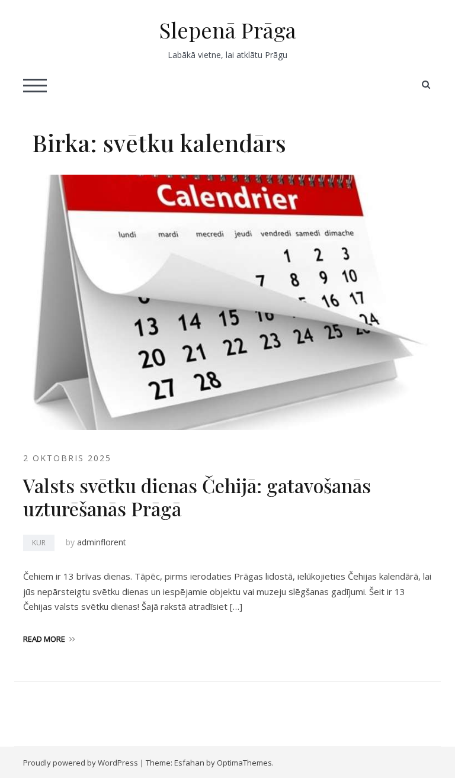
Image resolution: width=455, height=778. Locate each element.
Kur (39, 543)
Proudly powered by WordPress (80, 762)
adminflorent (101, 542)
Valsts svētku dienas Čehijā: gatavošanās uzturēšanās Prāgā (197, 496)
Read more (44, 639)
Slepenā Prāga (227, 29)
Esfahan (189, 762)
